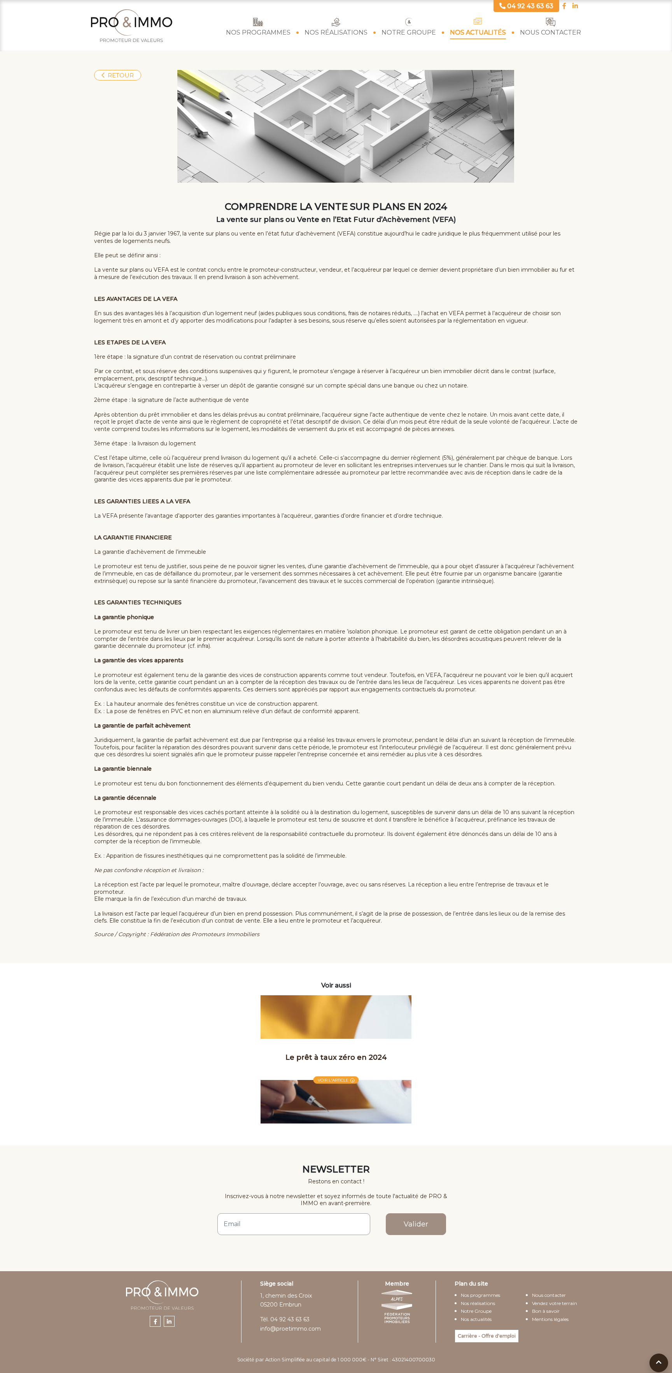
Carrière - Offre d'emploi (487, 1336)
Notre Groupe (409, 32)
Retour (121, 75)
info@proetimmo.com (290, 1328)
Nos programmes (258, 32)
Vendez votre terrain (554, 1303)
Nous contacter (550, 32)
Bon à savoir (546, 1311)
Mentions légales (550, 1319)
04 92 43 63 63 (290, 1319)
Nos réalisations (336, 32)
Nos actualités (478, 32)
